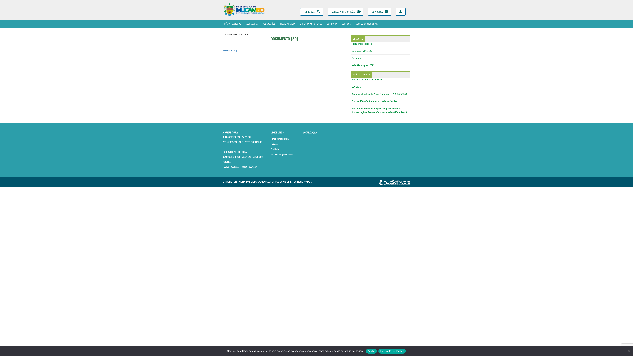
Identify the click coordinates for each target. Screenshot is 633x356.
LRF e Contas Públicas (311, 23)
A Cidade (236, 23)
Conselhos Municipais (367, 23)
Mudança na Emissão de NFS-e (367, 79)
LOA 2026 (356, 86)
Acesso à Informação (344, 11)
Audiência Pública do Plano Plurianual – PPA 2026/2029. (380, 93)
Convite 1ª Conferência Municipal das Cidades (374, 101)
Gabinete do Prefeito (362, 50)
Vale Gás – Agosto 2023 (363, 65)
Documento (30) (230, 50)
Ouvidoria (377, 11)
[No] (629, 351)
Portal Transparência (362, 43)
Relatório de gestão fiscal (282, 154)
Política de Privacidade (392, 351)
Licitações (275, 144)
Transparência (287, 23)
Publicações (269, 23)
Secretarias (252, 23)
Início (227, 23)
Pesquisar (310, 11)
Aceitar (371, 351)
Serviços (346, 23)
